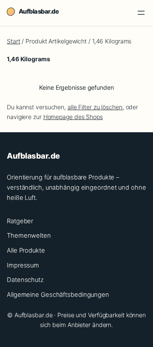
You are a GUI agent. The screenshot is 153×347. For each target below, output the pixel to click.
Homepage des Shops (73, 116)
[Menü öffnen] (141, 13)
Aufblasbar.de (39, 11)
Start (13, 41)
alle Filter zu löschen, (96, 107)
